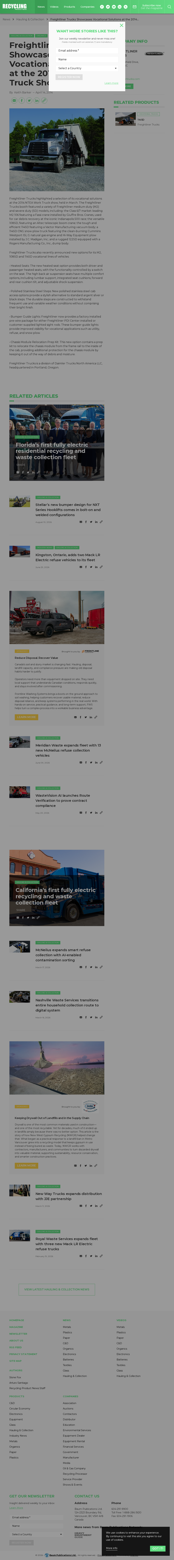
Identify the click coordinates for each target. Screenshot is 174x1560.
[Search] (169, 7)
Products (69, 6)
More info (111, 1548)
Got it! (157, 1548)
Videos (54, 6)
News (41, 6)
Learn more (111, 83)
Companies (87, 6)
